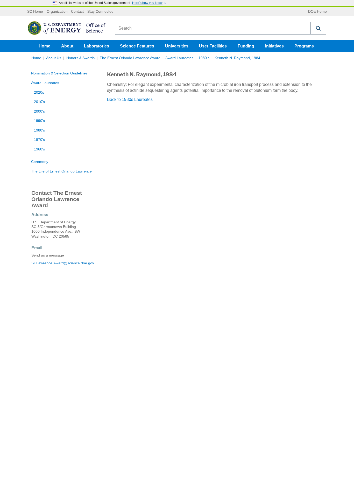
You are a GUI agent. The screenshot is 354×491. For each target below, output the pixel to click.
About (67, 46)
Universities (176, 46)
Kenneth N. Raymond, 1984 (237, 58)
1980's (204, 58)
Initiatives (274, 46)
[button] (318, 28)
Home (44, 46)
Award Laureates (179, 58)
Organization (57, 11)
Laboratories (96, 46)
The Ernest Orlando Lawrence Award (130, 58)
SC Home (35, 11)
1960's (39, 149)
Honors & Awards (80, 58)
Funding (246, 46)
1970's (39, 140)
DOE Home (317, 11)
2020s (39, 92)
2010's (39, 102)
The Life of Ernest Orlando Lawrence (61, 171)
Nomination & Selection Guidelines (59, 73)
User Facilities (213, 46)
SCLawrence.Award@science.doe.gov (62, 263)
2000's (39, 111)
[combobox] (212, 28)
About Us (53, 58)
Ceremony (39, 162)
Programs (304, 46)
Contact (77, 11)
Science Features (137, 46)
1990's (39, 121)
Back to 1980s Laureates (130, 99)
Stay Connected (100, 11)
